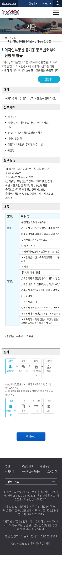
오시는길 (52, 471)
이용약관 (10, 471)
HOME (5, 38)
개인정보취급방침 (31, 471)
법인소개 (10, 466)
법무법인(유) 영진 (9, 3)
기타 (14, 38)
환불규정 (45, 466)
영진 (15, 12)
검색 (57, 3)
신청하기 (49, 79)
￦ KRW (45, 3)
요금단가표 (27, 466)
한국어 (32, 3)
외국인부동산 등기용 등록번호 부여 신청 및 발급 (28, 41)
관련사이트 (13, 481)
